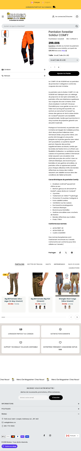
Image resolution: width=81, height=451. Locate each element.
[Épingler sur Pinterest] (72, 252)
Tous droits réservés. (20, 442)
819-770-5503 (9, 426)
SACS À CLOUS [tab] (73, 264)
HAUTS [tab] (48, 264)
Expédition (52, 46)
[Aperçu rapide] (22, 277)
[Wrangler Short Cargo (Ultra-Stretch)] (67, 284)
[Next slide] (77, 317)
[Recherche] (76, 26)
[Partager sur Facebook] (60, 252)
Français (73, 436)
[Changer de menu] (3, 16)
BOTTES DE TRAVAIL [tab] (34, 264)
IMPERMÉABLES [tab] (59, 264)
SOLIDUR (60, 39)
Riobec (9, 442)
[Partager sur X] (66, 252)
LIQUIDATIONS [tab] (74, 268)
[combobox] (40, 26)
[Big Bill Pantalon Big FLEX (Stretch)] (41, 284)
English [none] (47, 2)
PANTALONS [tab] (19, 264)
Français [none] (37, 2)
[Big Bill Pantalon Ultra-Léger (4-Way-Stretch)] (14, 284)
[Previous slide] (71, 317)
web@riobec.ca (10, 422)
